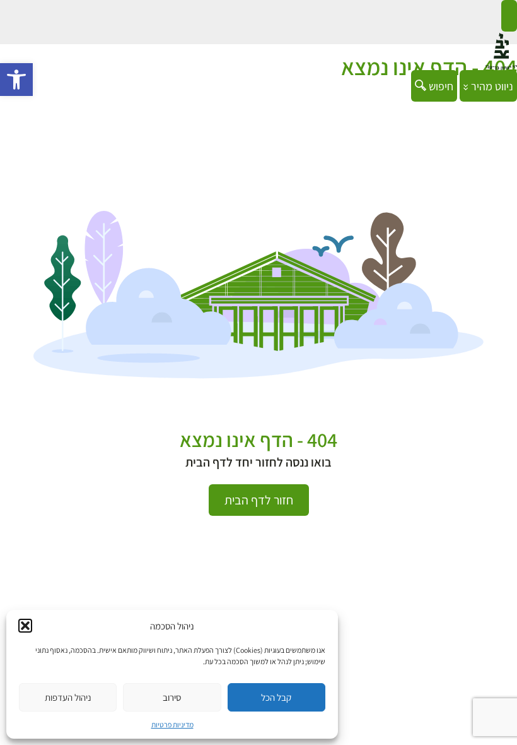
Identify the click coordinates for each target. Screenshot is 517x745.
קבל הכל (276, 697)
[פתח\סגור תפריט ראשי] (509, 16)
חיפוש (439, 86)
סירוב (172, 697)
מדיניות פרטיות (172, 724)
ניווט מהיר (490, 86)
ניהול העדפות (68, 697)
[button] (16, 79)
